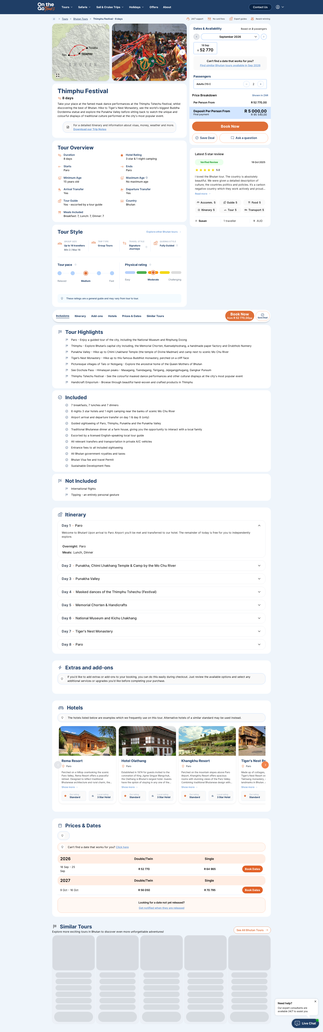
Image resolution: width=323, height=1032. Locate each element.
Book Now (230, 126)
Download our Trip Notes (89, 129)
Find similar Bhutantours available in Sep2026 (230, 65)
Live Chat (309, 1023)
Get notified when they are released (161, 908)
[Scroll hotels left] (58, 765)
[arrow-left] (196, 37)
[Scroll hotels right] (265, 765)
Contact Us (260, 7)
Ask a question (246, 138)
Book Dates (252, 869)
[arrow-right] (264, 37)
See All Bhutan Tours (250, 930)
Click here (122, 847)
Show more (68, 787)
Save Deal (207, 138)
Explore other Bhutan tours (162, 231)
